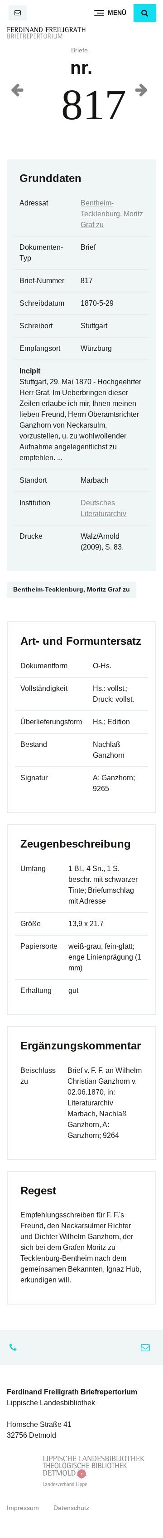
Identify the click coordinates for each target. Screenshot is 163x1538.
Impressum (23, 1508)
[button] (145, 13)
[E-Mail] (18, 12)
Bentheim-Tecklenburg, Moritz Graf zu (112, 213)
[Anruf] (15, 1347)
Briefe (79, 50)
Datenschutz (71, 1508)
